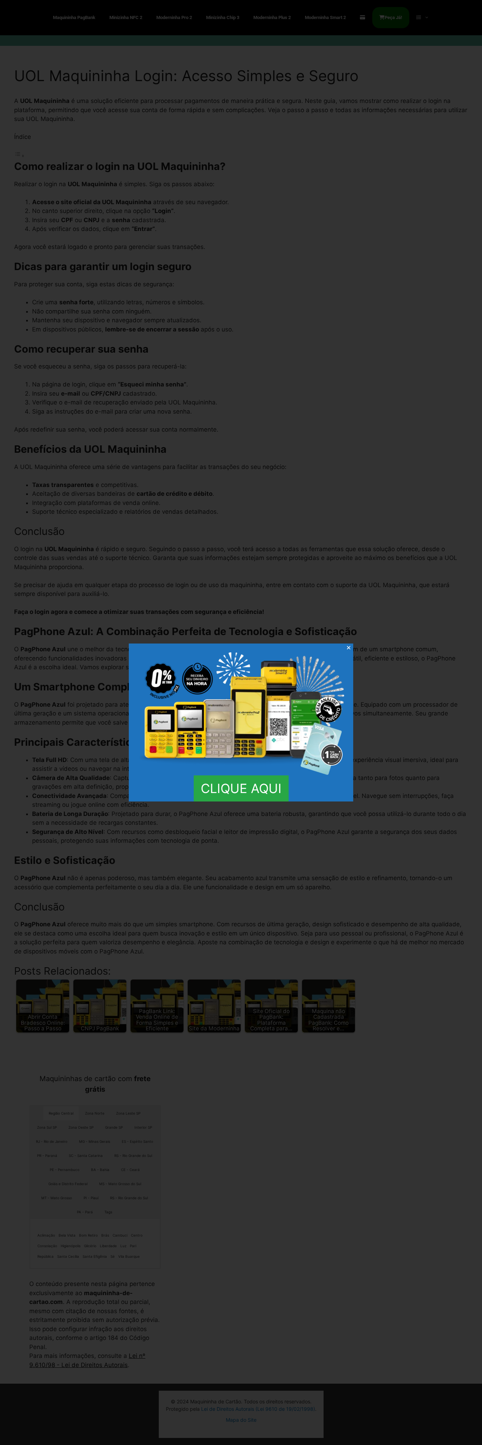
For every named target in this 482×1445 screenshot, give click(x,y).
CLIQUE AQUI (241, 788)
